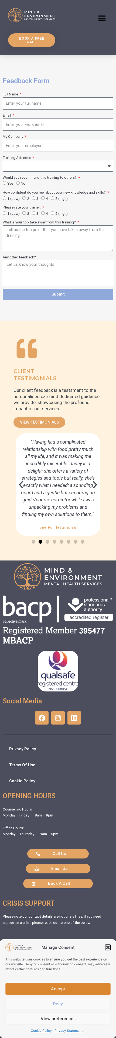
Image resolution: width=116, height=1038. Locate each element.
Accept (58, 988)
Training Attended (17, 157)
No (23, 183)
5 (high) (61, 198)
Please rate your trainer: (22, 207)
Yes (10, 183)
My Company (13, 136)
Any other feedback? (19, 257)
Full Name (11, 94)
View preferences (58, 1018)
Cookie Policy (41, 1031)
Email (7, 115)
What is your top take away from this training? (40, 222)
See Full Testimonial (58, 527)
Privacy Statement (68, 1031)
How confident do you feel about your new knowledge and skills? (55, 192)
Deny (58, 1003)
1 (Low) (13, 198)
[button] (108, 947)
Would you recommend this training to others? (40, 177)
